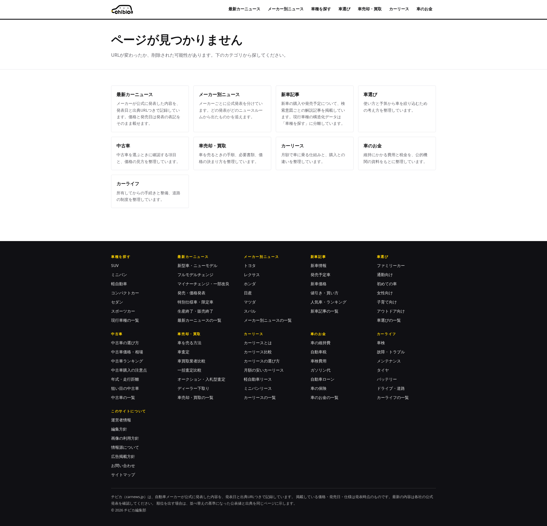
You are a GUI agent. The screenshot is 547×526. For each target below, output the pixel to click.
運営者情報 (121, 420)
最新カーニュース (244, 8)
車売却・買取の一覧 (195, 397)
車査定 (183, 351)
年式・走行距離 (125, 379)
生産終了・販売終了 (195, 311)
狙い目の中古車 (125, 388)
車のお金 (424, 8)
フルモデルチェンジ (195, 274)
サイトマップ (123, 474)
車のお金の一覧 (324, 397)
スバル (250, 311)
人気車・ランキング (328, 302)
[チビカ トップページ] (122, 9)
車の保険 (318, 388)
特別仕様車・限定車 (195, 302)
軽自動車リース (258, 379)
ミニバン (119, 274)
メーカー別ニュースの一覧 (268, 320)
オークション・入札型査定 (201, 379)
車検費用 (318, 361)
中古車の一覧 (123, 397)
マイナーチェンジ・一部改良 (203, 283)
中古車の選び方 (125, 342)
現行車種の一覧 (125, 320)
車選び (344, 8)
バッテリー (387, 379)
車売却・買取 (370, 8)
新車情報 (318, 265)
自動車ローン (322, 379)
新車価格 (318, 283)
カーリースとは (258, 342)
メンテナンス (389, 361)
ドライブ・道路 (391, 388)
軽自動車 (119, 283)
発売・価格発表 (191, 292)
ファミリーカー (391, 265)
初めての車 (387, 283)
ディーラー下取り (193, 388)
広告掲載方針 (123, 456)
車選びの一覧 (389, 320)
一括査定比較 (189, 370)
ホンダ (250, 283)
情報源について (125, 447)
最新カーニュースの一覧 (199, 320)
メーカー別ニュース (286, 8)
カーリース (399, 8)
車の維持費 (320, 342)
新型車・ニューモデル (197, 265)
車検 (381, 342)
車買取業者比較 (191, 361)
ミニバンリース (258, 388)
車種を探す (321, 8)
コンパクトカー (125, 292)
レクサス (252, 274)
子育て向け (387, 302)
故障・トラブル (391, 351)
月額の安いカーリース (264, 370)
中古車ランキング (127, 361)
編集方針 (119, 429)
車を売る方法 (189, 342)
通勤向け (385, 274)
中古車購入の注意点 (129, 370)
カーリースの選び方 (262, 361)
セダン (117, 302)
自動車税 (318, 351)
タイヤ (383, 370)
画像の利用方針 (125, 438)
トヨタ (250, 265)
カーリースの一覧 (260, 397)
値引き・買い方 (324, 292)
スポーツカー (123, 311)
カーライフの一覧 (393, 397)
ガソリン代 (320, 370)
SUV (115, 265)
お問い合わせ (123, 465)
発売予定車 (320, 274)
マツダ (250, 302)
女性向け (385, 292)
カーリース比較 (258, 351)
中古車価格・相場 (127, 351)
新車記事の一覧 (324, 311)
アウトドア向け (391, 311)
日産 (248, 292)
